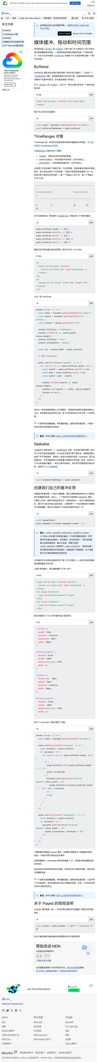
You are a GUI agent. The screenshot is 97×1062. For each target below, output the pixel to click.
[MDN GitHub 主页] (3, 1010)
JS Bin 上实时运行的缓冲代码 (68, 895)
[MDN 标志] (7, 999)
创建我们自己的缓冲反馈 (13, 42)
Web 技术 (69, 1022)
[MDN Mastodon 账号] (16, 1010)
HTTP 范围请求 (50, 466)
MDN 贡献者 (74, 967)
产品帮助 (5, 1043)
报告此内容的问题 (67, 971)
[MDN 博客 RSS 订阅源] (20, 1010)
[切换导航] (94, 13)
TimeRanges (58, 55)
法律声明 (50, 1052)
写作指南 (37, 1030)
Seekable (7, 38)
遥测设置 (39, 1052)
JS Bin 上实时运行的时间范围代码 (70, 436)
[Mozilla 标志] (9, 1052)
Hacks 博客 (70, 1043)
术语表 (68, 1039)
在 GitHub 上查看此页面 (46, 971)
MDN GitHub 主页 (41, 1039)
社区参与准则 (64, 1052)
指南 (67, 1030)
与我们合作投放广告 (10, 1035)
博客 (4, 1026)
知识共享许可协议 (69, 1058)
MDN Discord (39, 1035)
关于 (4, 1022)
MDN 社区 (38, 1022)
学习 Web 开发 (71, 1026)
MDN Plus (6, 1039)
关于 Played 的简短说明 (13, 45)
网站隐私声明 (25, 1052)
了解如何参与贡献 (43, 960)
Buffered (7, 30)
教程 (67, 1035)
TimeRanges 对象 (10, 34)
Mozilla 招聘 (7, 1030)
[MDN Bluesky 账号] (7, 1010)
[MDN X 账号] (11, 1010)
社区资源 (37, 1026)
